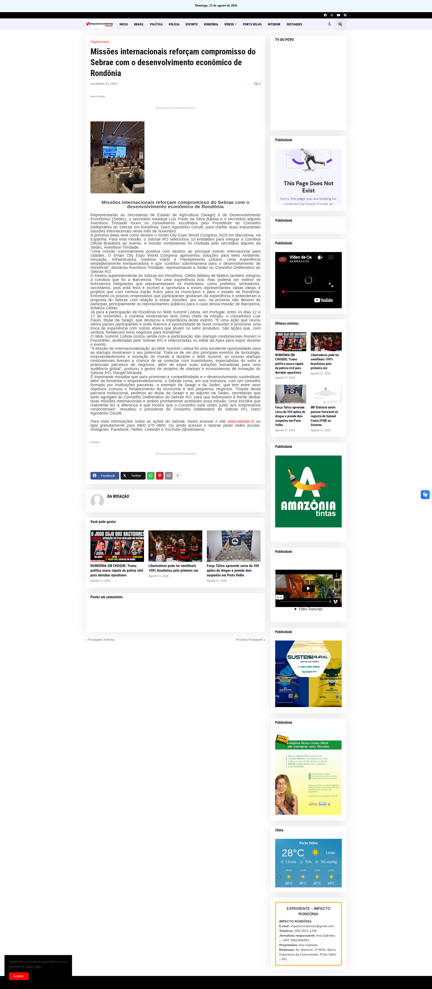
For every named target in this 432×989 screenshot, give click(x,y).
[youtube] (338, 15)
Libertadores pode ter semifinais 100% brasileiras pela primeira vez (173, 568)
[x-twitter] (331, 15)
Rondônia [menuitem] (211, 24)
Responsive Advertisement (175, 108)
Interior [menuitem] (274, 24)
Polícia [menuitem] (174, 24)
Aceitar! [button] (19, 976)
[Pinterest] (160, 476)
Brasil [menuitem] (139, 24)
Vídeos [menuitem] (229, 24)
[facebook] (325, 15)
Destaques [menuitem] (294, 24)
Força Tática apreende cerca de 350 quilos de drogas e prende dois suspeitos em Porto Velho (233, 570)
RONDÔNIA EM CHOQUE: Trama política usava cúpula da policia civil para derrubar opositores (116, 570)
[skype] (345, 15)
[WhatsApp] (151, 476)
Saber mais (33, 966)
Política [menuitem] (156, 24)
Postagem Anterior (101, 639)
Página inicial (99, 41)
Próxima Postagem (249, 639)
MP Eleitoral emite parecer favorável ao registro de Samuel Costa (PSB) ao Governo (324, 416)
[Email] (169, 476)
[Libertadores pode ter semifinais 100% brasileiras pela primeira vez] (175, 546)
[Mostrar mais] (178, 476)
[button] (330, 24)
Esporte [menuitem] (192, 24)
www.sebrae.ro (240, 421)
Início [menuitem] (123, 24)
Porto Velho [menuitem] (252, 24)
